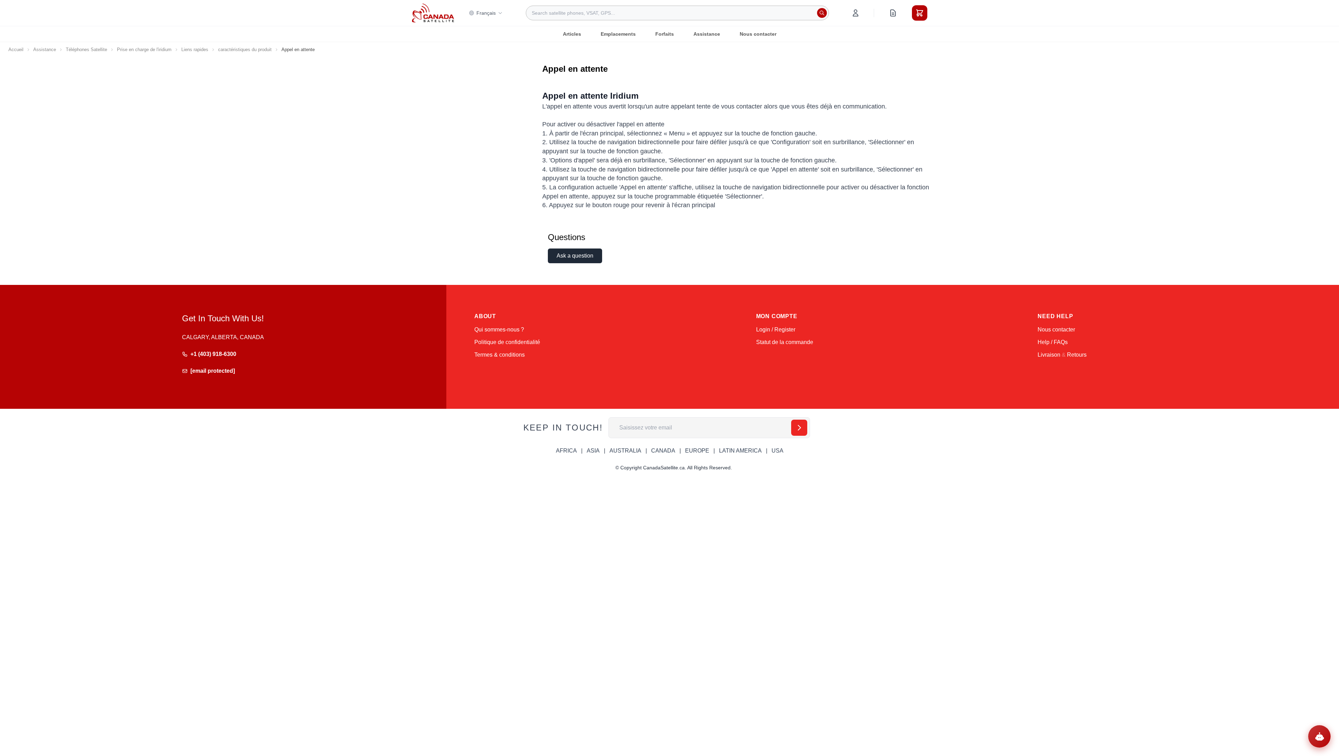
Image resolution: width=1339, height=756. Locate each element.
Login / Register (775, 329)
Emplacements (618, 34)
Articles (572, 34)
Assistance (706, 34)
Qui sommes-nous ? (499, 329)
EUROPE (697, 451)
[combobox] (677, 13)
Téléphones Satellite (86, 49)
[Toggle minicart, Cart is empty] (919, 13)
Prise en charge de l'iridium (144, 49)
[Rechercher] (822, 13)
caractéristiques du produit (245, 49)
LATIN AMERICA (740, 451)
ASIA (593, 451)
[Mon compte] (856, 13)
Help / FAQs (1053, 342)
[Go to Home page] (433, 13)
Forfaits (664, 34)
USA (777, 451)
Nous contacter (758, 34)
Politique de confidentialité (507, 342)
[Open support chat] (1319, 736)
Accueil (15, 49)
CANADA (663, 451)
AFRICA (566, 451)
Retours (1077, 355)
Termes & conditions (499, 355)
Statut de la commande (784, 342)
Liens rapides (194, 49)
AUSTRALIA (625, 451)
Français (486, 13)
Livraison (1049, 355)
